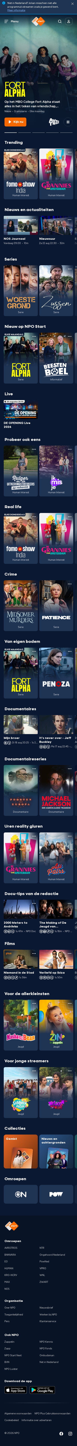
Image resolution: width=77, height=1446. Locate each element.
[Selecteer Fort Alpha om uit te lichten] (10, 131)
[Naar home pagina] (38, 21)
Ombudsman (47, 1355)
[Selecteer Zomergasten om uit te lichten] (38, 131)
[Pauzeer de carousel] (68, 122)
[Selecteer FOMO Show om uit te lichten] (24, 131)
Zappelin (9, 1342)
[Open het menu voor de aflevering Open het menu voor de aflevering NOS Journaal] (34, 219)
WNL (42, 1275)
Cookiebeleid (11, 1420)
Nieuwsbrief (46, 1307)
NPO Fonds (46, 1348)
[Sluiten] (72, 3)
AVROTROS (10, 1248)
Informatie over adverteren (37, 1420)
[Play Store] (42, 1390)
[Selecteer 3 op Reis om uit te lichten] (52, 131)
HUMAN (8, 1268)
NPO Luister (11, 1369)
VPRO (43, 1268)
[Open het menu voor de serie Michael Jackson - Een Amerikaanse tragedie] (69, 768)
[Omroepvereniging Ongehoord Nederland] (21, 1194)
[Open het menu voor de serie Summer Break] (34, 1071)
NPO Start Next (13, 1355)
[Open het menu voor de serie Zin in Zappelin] (69, 1003)
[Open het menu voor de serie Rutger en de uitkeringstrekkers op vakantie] (34, 449)
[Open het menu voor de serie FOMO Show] (34, 152)
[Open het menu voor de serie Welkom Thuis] (69, 1071)
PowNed (44, 1261)
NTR (42, 1248)
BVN (6, 1362)
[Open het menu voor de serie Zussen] (69, 269)
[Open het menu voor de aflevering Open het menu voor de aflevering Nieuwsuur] (69, 219)
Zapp (7, 1348)
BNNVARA (10, 1255)
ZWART (44, 1282)
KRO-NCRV (10, 1275)
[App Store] (15, 1390)
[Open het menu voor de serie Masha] (34, 1003)
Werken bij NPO (48, 1314)
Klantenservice (48, 1321)
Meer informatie (16, 10)
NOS (7, 1289)
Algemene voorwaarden (18, 1413)
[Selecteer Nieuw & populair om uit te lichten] (66, 131)
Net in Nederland (49, 1362)
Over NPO (9, 1307)
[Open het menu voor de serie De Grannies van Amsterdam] (69, 152)
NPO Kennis (46, 1342)
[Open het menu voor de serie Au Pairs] (69, 836)
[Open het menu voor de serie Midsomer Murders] (34, 584)
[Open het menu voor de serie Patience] (69, 584)
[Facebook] (61, 1434)
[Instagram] (70, 1434)
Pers (6, 1321)
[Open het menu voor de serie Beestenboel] (69, 336)
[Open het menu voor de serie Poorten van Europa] (34, 768)
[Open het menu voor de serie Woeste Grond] (34, 269)
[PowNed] (56, 1194)
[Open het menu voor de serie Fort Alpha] (34, 336)
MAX (7, 1282)
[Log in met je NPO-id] (68, 21)
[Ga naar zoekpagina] (60, 21)
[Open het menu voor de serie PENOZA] (69, 651)
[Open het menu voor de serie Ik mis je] (69, 449)
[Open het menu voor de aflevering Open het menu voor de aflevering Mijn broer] (34, 719)
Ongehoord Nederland (52, 1255)
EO (6, 1261)
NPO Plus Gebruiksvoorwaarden (52, 1413)
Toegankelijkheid (13, 1314)
